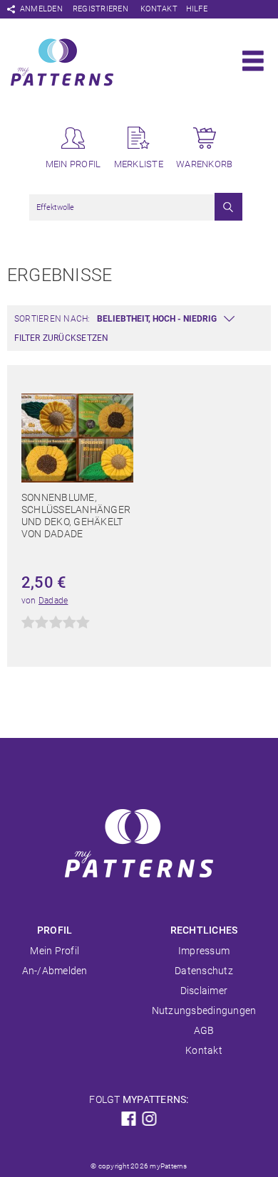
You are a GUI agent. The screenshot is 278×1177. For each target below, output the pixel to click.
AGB (204, 1030)
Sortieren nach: (52, 319)
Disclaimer (203, 990)
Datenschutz (204, 970)
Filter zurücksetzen (61, 338)
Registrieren (100, 9)
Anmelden (41, 9)
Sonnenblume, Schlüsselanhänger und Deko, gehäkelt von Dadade (75, 515)
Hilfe (196, 9)
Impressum (204, 950)
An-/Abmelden (55, 970)
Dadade (53, 601)
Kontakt (158, 9)
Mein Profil (54, 950)
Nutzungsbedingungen (204, 1010)
